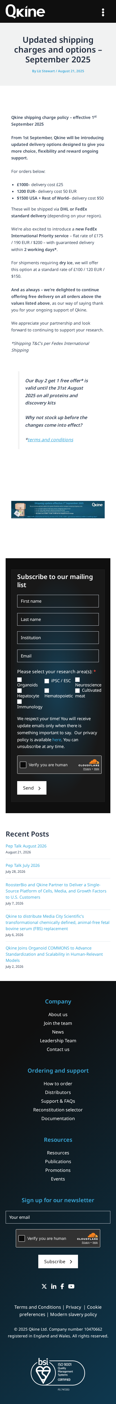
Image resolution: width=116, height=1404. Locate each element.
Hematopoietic (58, 695)
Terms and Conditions (37, 1307)
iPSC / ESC (60, 680)
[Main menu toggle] (103, 12)
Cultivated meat (88, 693)
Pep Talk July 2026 (23, 865)
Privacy (74, 1307)
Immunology (30, 706)
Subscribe (54, 1261)
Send (28, 788)
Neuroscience (88, 685)
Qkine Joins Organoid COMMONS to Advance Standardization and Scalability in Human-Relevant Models (54, 954)
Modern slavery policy (73, 1314)
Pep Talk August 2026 (26, 846)
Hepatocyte (28, 695)
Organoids (27, 685)
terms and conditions (50, 440)
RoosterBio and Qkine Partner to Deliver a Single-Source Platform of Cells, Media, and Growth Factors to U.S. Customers (56, 891)
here (56, 739)
